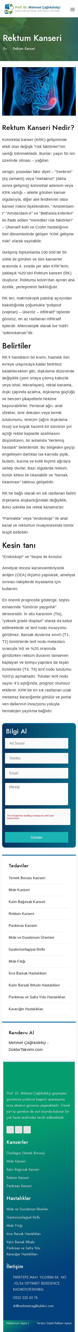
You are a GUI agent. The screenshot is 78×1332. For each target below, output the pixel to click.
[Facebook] (10, 1129)
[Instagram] (18, 1129)
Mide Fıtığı (17, 961)
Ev (5, 48)
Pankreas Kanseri (23, 925)
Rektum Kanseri (21, 914)
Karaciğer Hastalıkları (26, 1009)
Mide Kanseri (19, 890)
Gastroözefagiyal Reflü (27, 949)
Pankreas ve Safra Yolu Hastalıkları (37, 997)
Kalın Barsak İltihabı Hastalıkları (34, 985)
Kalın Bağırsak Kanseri (27, 902)
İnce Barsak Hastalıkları (28, 973)
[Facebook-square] (31, 1330)
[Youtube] (27, 1129)
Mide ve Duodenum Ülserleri (31, 937)
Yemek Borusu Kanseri (27, 878)
